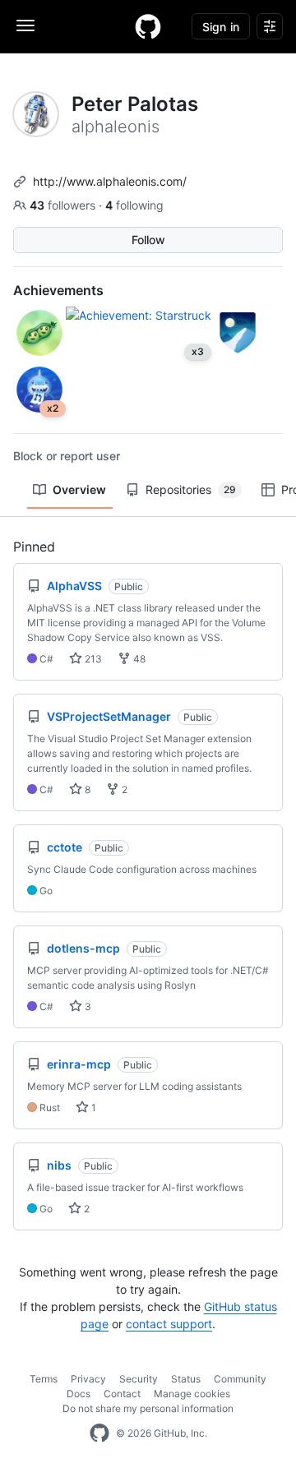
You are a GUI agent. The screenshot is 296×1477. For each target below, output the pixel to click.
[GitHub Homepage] (99, 1433)
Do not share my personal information (148, 1408)
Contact (122, 1393)
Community (240, 1379)
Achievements (58, 290)
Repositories (191, 489)
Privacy (88, 1379)
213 (92, 659)
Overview (79, 489)
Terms (44, 1379)
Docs (78, 1393)
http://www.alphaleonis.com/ (110, 181)
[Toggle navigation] (25, 25)
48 (138, 659)
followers (64, 205)
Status (186, 1379)
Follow (148, 240)
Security (138, 1379)
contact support (169, 1324)
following (134, 205)
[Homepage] (148, 26)
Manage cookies (192, 1393)
